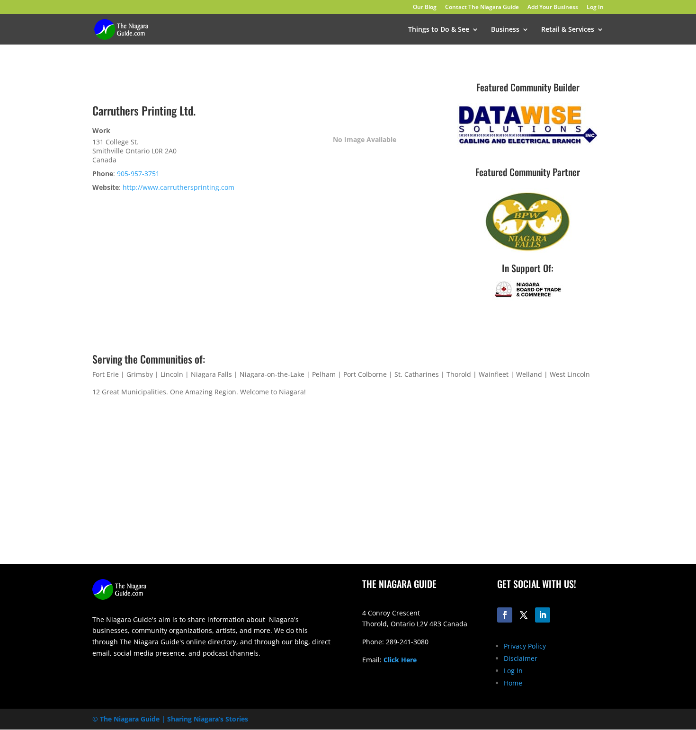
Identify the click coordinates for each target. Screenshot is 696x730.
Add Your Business (552, 7)
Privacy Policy (525, 645)
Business (505, 30)
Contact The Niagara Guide (482, 7)
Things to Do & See (438, 30)
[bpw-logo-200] (528, 250)
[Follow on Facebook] (504, 615)
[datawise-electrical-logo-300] (528, 145)
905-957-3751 (138, 173)
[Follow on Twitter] (523, 615)
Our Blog (425, 7)
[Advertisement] (483, 489)
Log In (595, 7)
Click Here (400, 659)
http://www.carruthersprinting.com (178, 187)
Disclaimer (520, 658)
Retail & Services (567, 30)
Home (513, 682)
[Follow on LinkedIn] (542, 615)
